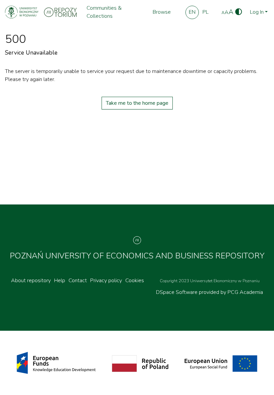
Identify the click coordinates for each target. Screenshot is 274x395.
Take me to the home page (137, 103)
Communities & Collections (104, 12)
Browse (162, 12)
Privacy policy (106, 280)
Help (59, 280)
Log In (257, 12)
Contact (77, 280)
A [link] (223, 12)
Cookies (134, 280)
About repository (31, 280)
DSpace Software (177, 292)
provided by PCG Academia (231, 292)
